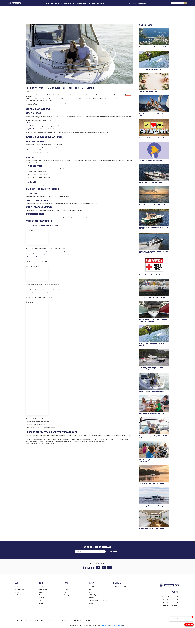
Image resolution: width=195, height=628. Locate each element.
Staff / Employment (94, 595)
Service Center (67, 587)
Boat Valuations (19, 595)
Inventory (49, 3)
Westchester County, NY (119, 587)
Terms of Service (117, 625)
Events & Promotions (94, 587)
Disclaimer (88, 620)
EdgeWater (42, 598)
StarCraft (41, 600)
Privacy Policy (50, 620)
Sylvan (41, 603)
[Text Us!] (189, 625)
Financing (17, 592)
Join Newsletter (113, 552)
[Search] (185, 3)
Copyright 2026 (22, 620)
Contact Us (101, 3)
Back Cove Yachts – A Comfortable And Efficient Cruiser (28, 10)
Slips (65, 592)
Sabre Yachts (42, 587)
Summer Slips (77, 3)
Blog (14, 10)
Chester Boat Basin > (171, 606)
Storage (66, 589)
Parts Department (69, 595)
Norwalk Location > (171, 599)
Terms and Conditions (75, 620)
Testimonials (92, 598)
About (94, 3)
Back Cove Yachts (43, 589)
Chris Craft (42, 592)
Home (10, 10)
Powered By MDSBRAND (36, 620)
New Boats (17, 587)
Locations (86, 3)
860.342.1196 (142, 3)
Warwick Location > (171, 602)
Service (57, 3)
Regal (40, 595)
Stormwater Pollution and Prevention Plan (100, 600)
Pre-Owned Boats (19, 589)
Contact (91, 603)
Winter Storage (66, 3)
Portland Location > (171, 596)
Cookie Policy (62, 620)
